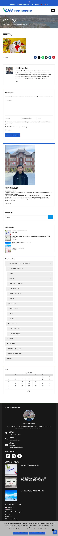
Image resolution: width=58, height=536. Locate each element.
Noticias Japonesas (15, 353)
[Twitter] (8, 456)
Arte (11, 313)
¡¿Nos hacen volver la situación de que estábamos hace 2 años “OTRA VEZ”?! (33, 479)
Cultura (13, 303)
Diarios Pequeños (14, 348)
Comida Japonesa (15, 293)
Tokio (11, 273)
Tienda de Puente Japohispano (13, 512)
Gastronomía (14, 288)
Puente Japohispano (14, 440)
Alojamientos (16, 333)
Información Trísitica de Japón (19, 263)
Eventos (10, 338)
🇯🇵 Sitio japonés (9, 507)
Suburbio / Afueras (16, 283)
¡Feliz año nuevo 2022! (18, 248)
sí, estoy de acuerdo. (20, 533)
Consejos (13, 323)
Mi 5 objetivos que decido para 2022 (21, 242)
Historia (12, 318)
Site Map (37, 4)
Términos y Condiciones (23, 4)
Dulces (12, 298)
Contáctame (8, 516)
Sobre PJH (12, 4)
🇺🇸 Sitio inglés (9, 509)
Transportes (15, 328)
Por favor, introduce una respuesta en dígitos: (17, 127)
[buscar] (50, 217)
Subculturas (14, 308)
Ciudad (12, 278)
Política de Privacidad (37, 533)
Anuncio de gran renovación (19, 230)
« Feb (28, 391)
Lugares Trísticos (16, 268)
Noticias (12, 343)
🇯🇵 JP (42, 4)
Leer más (7, 203)
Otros (9, 358)
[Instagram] (14, 456)
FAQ (32, 4)
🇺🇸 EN (46, 4)
